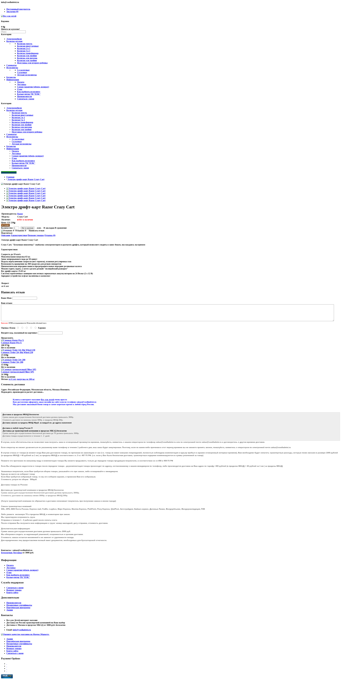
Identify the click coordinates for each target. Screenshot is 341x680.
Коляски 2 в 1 (23, 48)
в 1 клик (5, 225)
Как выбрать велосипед (28, 92)
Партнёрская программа (18, 607)
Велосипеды (12, 68)
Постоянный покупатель (18, 9)
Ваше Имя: (6, 298)
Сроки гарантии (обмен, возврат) (33, 87)
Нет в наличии (8, 347)
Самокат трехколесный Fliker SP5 (17, 372)
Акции (9, 610)
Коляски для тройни (27, 60)
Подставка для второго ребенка (32, 63)
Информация (12, 80)
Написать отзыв (36, 230)
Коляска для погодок (27, 58)
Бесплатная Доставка (11, 552)
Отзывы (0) (49, 235)
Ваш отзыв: (7, 303)
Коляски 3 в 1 (23, 51)
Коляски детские (14, 41)
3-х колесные (23, 70)
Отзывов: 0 (20, 230)
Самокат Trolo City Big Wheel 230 (17, 352)
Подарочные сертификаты (19, 605)
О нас (19, 89)
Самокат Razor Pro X (11, 343)
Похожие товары (36, 235)
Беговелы (11, 77)
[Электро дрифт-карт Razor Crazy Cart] (25, 188)
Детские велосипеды (27, 75)
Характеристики (19, 235)
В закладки (49, 228)
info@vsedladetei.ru (22, 630)
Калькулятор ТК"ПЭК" (29, 94)
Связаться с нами (25, 99)
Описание (5, 235)
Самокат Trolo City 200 (12, 362)
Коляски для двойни (27, 56)
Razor (20, 214)
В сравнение (61, 228)
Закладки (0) (12, 11)
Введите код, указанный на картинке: (19, 333)
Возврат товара (13, 590)
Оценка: (5, 328)
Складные (22, 72)
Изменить (65, 389)
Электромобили (14, 39)
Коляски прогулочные (28, 46)
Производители (24, 96)
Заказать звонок (9, 172)
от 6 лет (12, 379)
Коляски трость (24, 44)
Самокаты (11, 65)
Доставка (21, 84)
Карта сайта (12, 592)
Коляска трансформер (27, 53)
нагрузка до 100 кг (26, 379)
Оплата (20, 82)
